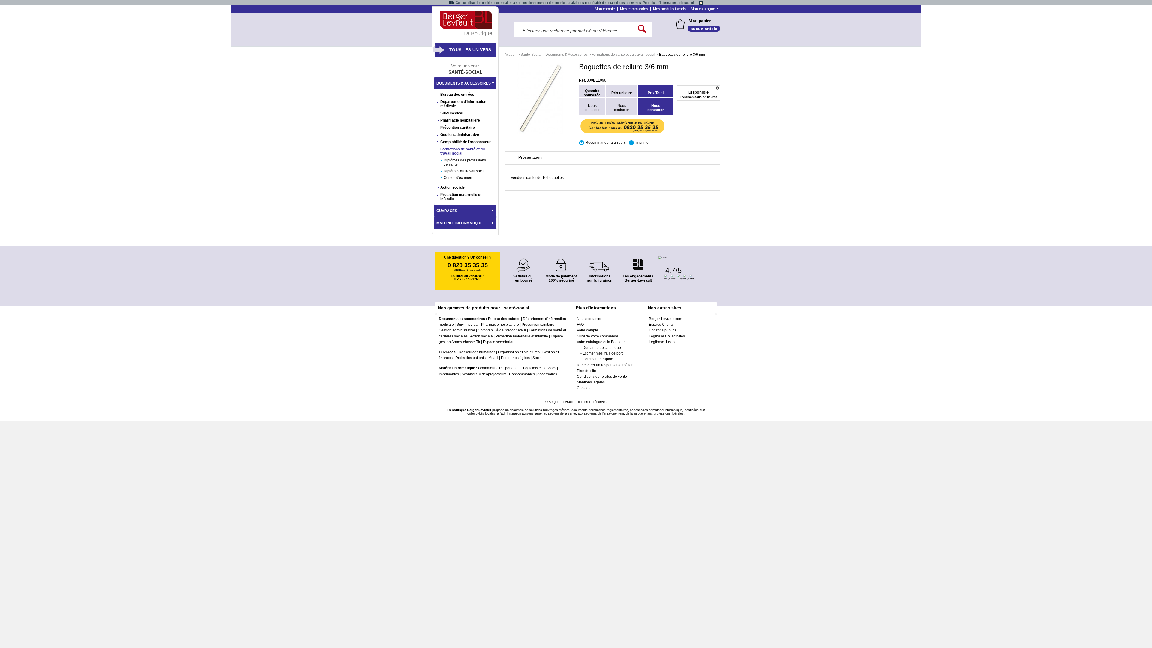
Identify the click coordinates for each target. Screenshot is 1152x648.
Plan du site (586, 371)
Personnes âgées (515, 358)
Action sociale (452, 187)
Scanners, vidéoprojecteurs (484, 374)
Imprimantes (449, 374)
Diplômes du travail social (465, 171)
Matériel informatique (459, 223)
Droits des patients (470, 358)
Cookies (583, 388)
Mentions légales (591, 382)
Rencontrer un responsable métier (605, 365)
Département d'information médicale (463, 104)
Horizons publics (662, 330)
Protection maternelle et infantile (461, 197)
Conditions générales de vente (602, 376)
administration (511, 413)
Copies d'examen (458, 178)
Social (537, 358)
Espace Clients (661, 324)
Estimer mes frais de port (603, 353)
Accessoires (547, 374)
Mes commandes (634, 9)
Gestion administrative (459, 135)
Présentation (530, 157)
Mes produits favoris (669, 9)
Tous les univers (470, 49)
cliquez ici (687, 2)
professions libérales (669, 413)
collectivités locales (481, 413)
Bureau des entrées (457, 94)
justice (638, 413)
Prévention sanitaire (457, 127)
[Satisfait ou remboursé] (523, 261)
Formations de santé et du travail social (623, 54)
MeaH (493, 358)
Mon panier (699, 20)
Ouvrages (446, 211)
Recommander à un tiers (606, 142)
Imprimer (642, 142)
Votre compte (587, 330)
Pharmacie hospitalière (460, 120)
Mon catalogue (703, 9)
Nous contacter (589, 319)
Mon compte (605, 9)
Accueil (511, 54)
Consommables (522, 374)
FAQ (580, 324)
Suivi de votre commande (597, 336)
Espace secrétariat (498, 342)
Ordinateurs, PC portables (499, 368)
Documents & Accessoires (566, 54)
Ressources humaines (477, 352)
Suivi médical (451, 113)
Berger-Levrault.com (665, 319)
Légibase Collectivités (667, 336)
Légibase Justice (662, 342)
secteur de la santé (562, 413)
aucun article (704, 28)
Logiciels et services (539, 368)
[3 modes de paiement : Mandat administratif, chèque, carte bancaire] (561, 263)
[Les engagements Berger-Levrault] (638, 261)
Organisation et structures (519, 352)
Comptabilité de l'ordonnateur (465, 142)
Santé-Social (531, 54)
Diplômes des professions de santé (465, 162)
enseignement (614, 413)
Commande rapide (598, 359)
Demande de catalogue (602, 348)
